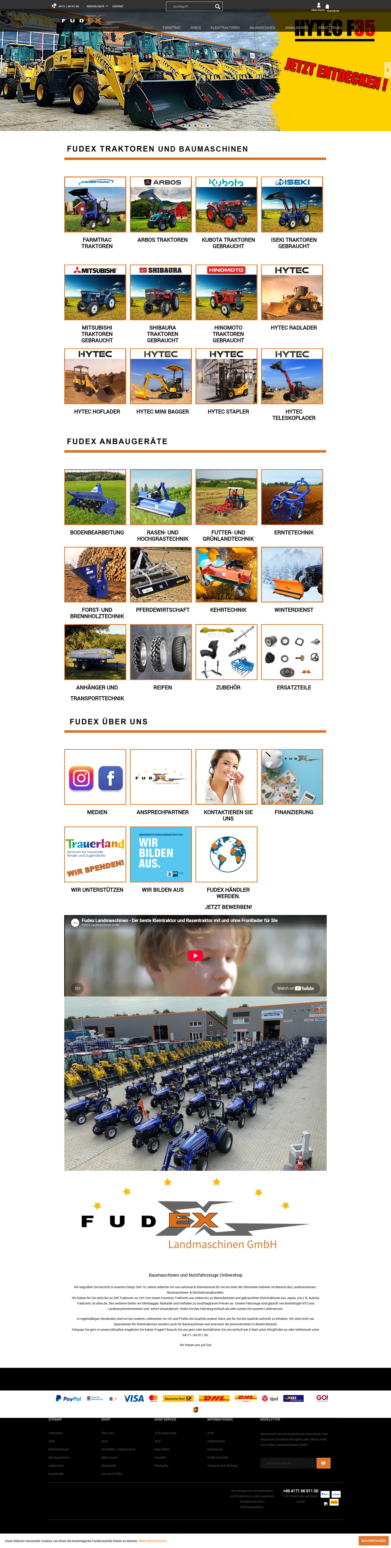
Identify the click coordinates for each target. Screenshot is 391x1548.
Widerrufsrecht (217, 1457)
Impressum (215, 1449)
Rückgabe (161, 1465)
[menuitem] (225, 6)
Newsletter (162, 1449)
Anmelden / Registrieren (118, 1449)
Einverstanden (373, 1540)
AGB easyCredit (165, 1433)
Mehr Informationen (153, 1541)
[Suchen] (217, 6)
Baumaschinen (59, 1457)
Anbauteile (56, 1465)
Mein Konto (109, 1457)
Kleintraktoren (58, 1449)
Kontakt (117, 6)
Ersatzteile (56, 1474)
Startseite (55, 1433)
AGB (51, 1441)
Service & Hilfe (111, 1474)
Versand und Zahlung (222, 1465)
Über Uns (107, 1433)
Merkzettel (108, 1465)
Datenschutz (216, 1441)
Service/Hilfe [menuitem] (96, 6)
